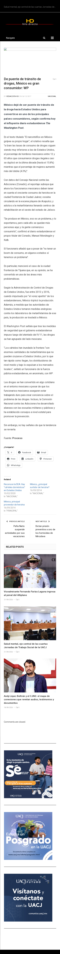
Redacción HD (12, 96)
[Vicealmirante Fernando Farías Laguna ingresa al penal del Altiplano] (30, 571)
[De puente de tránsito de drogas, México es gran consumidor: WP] (30, 61)
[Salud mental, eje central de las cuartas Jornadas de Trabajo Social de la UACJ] (30, 623)
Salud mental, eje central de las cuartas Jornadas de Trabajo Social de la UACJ (31, 7)
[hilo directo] (30, 21)
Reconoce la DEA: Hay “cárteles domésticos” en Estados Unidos (14, 487)
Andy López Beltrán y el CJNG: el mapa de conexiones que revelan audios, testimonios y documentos (29, 699)
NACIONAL (52, 96)
